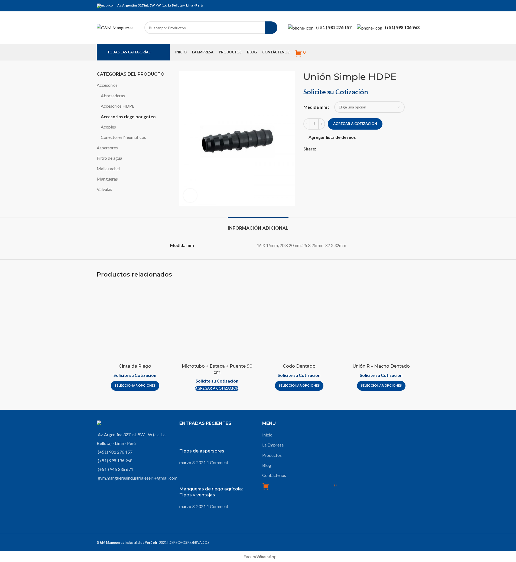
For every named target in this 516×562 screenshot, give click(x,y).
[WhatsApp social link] (416, 5)
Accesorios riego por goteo (128, 116)
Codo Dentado (299, 366)
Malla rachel (108, 168)
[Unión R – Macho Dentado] (381, 322)
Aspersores (107, 147)
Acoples (108, 126)
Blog (266, 465)
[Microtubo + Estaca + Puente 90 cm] (217, 322)
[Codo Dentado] (299, 322)
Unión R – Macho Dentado (381, 366)
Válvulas (104, 189)
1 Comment (217, 462)
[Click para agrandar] (190, 195)
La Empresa (273, 444)
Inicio (267, 434)
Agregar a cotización (355, 123)
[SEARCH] (271, 27)
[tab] (258, 225)
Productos (272, 455)
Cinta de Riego (135, 366)
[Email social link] (410, 5)
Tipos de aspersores (201, 451)
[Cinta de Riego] (135, 322)
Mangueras (107, 178)
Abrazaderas (113, 95)
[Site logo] (115, 27)
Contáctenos (274, 475)
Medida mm (315, 107)
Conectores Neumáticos (123, 137)
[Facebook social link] (403, 5)
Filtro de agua (109, 157)
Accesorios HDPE (117, 105)
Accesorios (107, 85)
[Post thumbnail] (189, 439)
